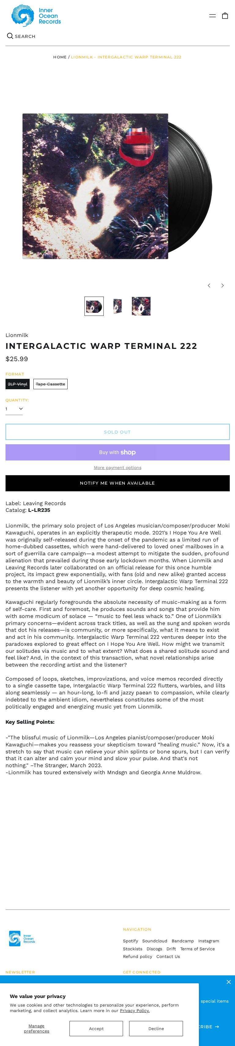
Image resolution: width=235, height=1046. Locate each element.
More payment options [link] (117, 467)
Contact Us (168, 956)
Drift (171, 948)
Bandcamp (183, 940)
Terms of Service (197, 948)
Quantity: (17, 400)
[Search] (10, 36)
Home (60, 57)
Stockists (132, 948)
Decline (156, 1028)
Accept (96, 1028)
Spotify (130, 940)
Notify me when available (117, 483)
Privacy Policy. (135, 1010)
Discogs (154, 948)
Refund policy (137, 956)
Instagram (208, 940)
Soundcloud (154, 940)
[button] (225, 16)
